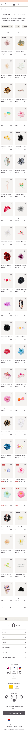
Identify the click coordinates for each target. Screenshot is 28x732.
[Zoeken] (5, 4)
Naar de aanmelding (14, 713)
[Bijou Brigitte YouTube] (14, 700)
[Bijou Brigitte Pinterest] (21, 696)
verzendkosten (9, 726)
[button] (19, 4)
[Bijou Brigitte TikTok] (7, 696)
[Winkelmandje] (26, 4)
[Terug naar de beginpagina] (14, 4)
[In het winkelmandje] (11, 54)
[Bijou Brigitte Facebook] (16, 696)
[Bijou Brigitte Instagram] (11, 696)
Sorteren (21, 32)
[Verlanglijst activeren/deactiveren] (11, 37)
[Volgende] (25, 607)
